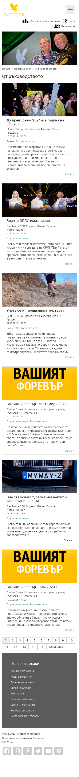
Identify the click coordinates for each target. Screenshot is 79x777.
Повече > (69, 174)
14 (33, 647)
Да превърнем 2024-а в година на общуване (35, 122)
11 (6, 647)
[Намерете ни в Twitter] (38, 751)
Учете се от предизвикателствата (35, 310)
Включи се (68, 26)
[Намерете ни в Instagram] (17, 751)
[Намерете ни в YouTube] (48, 751)
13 (24, 647)
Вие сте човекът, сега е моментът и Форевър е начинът (37, 499)
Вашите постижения (23, 671)
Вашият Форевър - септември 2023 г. (38, 403)
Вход (72, 21)
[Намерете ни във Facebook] (7, 751)
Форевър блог (22, 69)
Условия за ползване (28, 734)
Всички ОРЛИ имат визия (28, 220)
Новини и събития (21, 676)
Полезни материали (22, 682)
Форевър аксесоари (22, 710)
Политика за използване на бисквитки (23, 738)
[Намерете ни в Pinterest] (27, 751)
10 (71, 640)
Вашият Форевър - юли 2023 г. (32, 586)
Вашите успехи (38, 421)
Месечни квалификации (45, 21)
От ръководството (46, 69)
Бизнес (11, 141)
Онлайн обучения (21, 688)
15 (42, 647)
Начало (6, 69)
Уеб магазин (18, 693)
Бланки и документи (23, 705)
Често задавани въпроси (25, 716)
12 (15, 647)
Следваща (56, 647)
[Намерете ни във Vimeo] (58, 751)
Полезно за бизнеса (22, 699)
